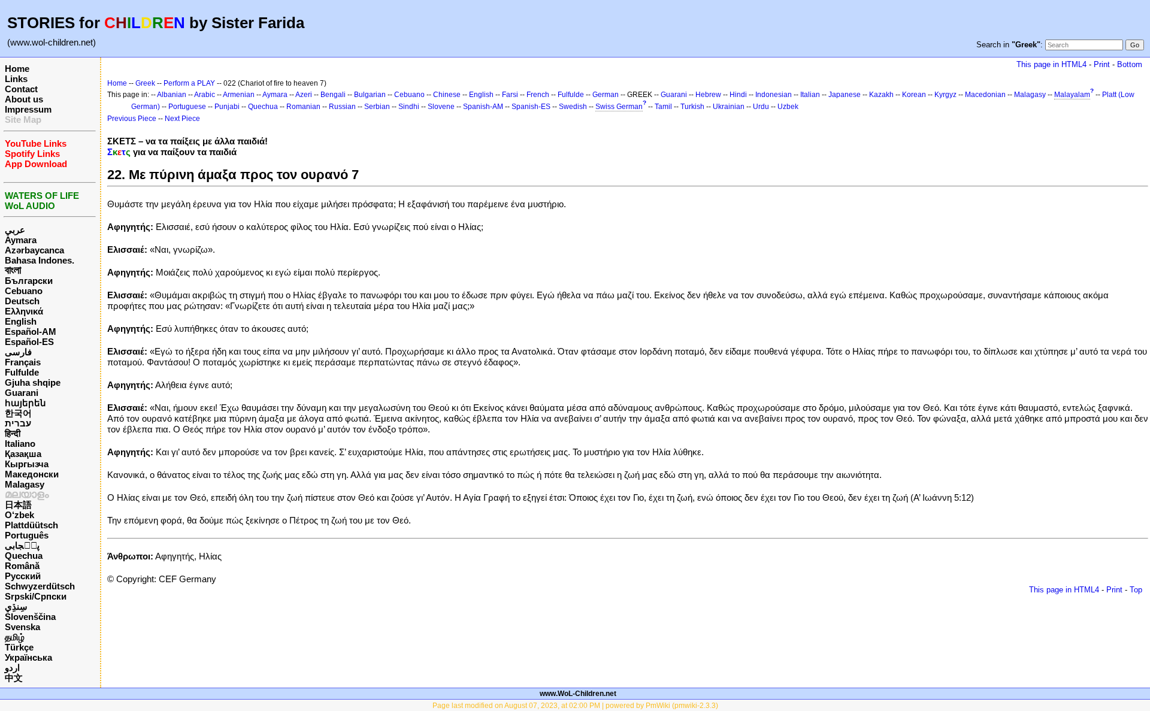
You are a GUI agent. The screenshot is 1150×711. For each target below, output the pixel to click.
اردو (12, 667)
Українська (28, 657)
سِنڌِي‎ (16, 606)
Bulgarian (370, 94)
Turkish (692, 106)
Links (16, 79)
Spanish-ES (531, 106)
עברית (18, 423)
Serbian (377, 106)
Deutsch (22, 301)
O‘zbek (19, 515)
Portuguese (187, 106)
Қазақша (23, 454)
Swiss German (619, 106)
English (21, 321)
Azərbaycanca (34, 250)
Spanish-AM (483, 106)
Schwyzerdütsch (40, 586)
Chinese (447, 94)
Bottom (1129, 64)
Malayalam (1072, 94)
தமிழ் (15, 637)
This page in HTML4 (1051, 64)
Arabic (204, 94)
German (605, 94)
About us (24, 99)
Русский (23, 576)
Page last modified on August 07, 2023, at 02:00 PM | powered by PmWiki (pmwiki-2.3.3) (575, 705)
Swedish (573, 106)
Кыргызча (27, 464)
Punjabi (227, 106)
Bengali (333, 94)
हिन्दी (12, 433)
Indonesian (773, 94)
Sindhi (408, 106)
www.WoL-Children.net (578, 693)
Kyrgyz (945, 94)
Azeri (303, 94)
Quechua (24, 555)
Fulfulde (22, 372)
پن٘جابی (22, 545)
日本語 (18, 505)
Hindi (738, 94)
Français (23, 362)
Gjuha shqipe (32, 382)
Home (17, 68)
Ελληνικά (24, 311)
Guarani (21, 393)
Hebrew (708, 94)
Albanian (171, 94)
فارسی (18, 352)
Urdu (761, 106)
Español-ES (29, 342)
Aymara (21, 240)
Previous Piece (131, 118)
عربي (15, 230)
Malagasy (24, 484)
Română (22, 566)
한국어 (18, 413)
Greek (145, 83)
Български (29, 281)
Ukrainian (729, 106)
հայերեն (25, 403)
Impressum (28, 109)
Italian (810, 94)
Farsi (510, 94)
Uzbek (787, 106)
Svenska (22, 627)
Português (27, 535)
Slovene (441, 106)
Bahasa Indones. (39, 260)
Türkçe (19, 647)
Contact (21, 89)
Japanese (844, 94)
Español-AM (30, 331)
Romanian (303, 106)
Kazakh (881, 94)
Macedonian (985, 94)
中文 (14, 678)
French (537, 94)
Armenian (239, 94)
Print (1102, 64)
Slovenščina (30, 617)
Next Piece (182, 118)
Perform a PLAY (189, 83)
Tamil (663, 106)
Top (1136, 589)
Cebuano (24, 291)
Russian (342, 106)
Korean (914, 94)
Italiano (20, 443)
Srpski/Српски (35, 596)
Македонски (32, 474)
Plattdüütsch (31, 525)
